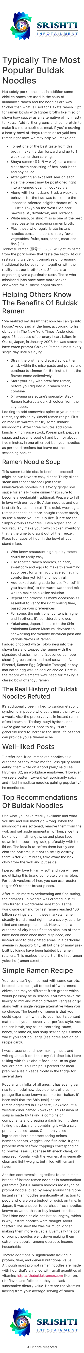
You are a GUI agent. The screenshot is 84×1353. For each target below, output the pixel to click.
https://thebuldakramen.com (40, 1275)
